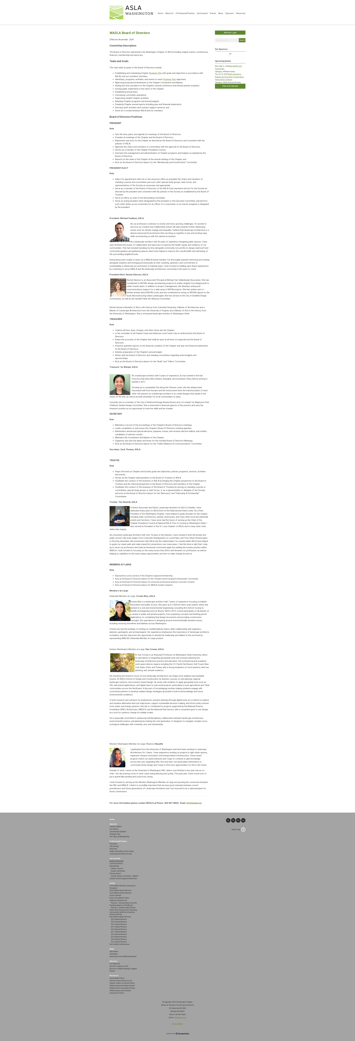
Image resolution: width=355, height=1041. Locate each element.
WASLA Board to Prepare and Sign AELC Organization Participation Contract (229, 77)
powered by (170, 1033)
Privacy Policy (177, 1024)
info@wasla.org (193, 803)
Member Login (230, 32)
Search (242, 40)
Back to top (236, 829)
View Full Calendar (230, 86)
